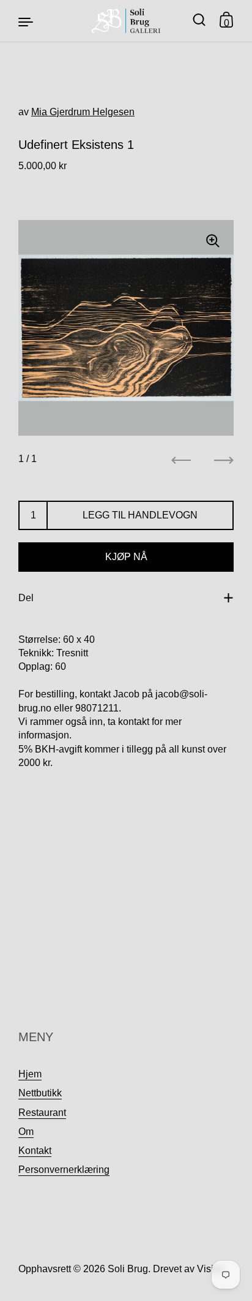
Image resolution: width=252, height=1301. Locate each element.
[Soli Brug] (126, 21)
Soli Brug (128, 1269)
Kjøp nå (126, 557)
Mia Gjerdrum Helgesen (83, 112)
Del (26, 598)
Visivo (210, 1269)
